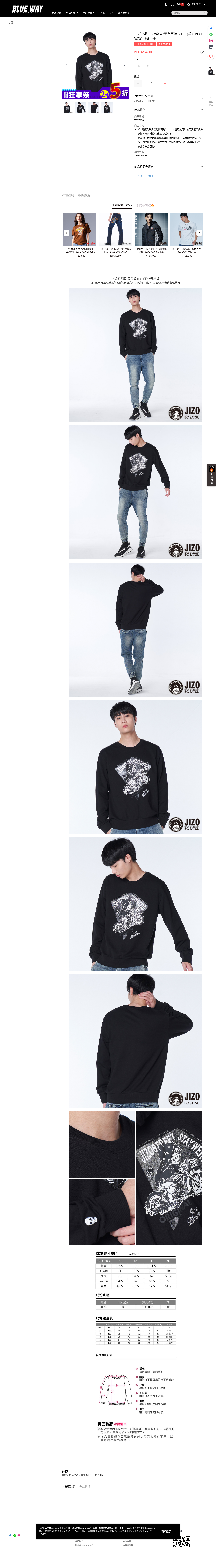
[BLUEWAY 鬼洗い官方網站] (27, 8)
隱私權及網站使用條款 (85, 1545)
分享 (140, 176)
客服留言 (127, 1541)
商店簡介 (79, 1541)
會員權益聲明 (129, 1545)
